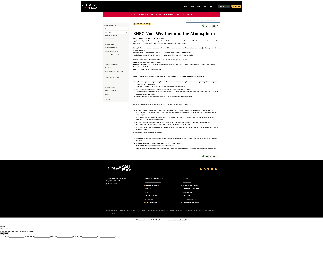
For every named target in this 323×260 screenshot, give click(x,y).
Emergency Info (125, 210)
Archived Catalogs (110, 90)
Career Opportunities (191, 202)
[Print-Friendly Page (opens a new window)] (214, 26)
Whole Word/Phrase (111, 35)
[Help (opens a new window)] (217, 26)
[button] (210, 6)
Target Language (29, 236)
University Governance (112, 77)
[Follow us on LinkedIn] (216, 169)
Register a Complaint (168, 210)
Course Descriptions (111, 51)
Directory (187, 195)
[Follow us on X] (205, 169)
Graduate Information (111, 64)
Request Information (153, 182)
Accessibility (150, 199)
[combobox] (203, 21)
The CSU (132, 14)
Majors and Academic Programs (115, 55)
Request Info (195, 6)
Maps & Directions (189, 199)
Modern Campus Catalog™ (177, 220)
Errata (107, 94)
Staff (147, 192)
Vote (98, 236)
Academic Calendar (111, 47)
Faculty (148, 189)
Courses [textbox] (107, 29)
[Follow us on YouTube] (208, 169)
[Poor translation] (6, 233)
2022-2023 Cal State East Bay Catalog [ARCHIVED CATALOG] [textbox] (202, 21)
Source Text (53, 236)
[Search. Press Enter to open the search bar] (215, 6)
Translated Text (77, 236)
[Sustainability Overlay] (203, 25)
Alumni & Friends (151, 195)
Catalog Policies (110, 87)
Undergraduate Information (113, 61)
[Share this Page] (210, 26)
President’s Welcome (146, 14)
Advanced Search (109, 38)
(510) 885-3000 (111, 184)
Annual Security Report (138, 210)
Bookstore (187, 182)
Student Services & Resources (114, 71)
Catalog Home (109, 44)
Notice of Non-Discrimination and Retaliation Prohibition (195, 210)
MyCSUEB (190, 14)
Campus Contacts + (111, 81)
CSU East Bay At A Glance (165, 14)
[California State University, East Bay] (119, 168)
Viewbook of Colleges (191, 189)
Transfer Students (110, 68)
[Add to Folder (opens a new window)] (206, 26)
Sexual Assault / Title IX (154, 178)
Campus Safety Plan (154, 210)
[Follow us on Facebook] (212, 169)
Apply (185, 6)
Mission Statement (152, 202)
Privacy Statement (112, 210)
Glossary (180, 14)
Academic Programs (190, 185)
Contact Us (187, 192)
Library (185, 178)
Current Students (152, 185)
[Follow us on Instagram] (201, 169)
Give (204, 6)
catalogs (141, 220)
